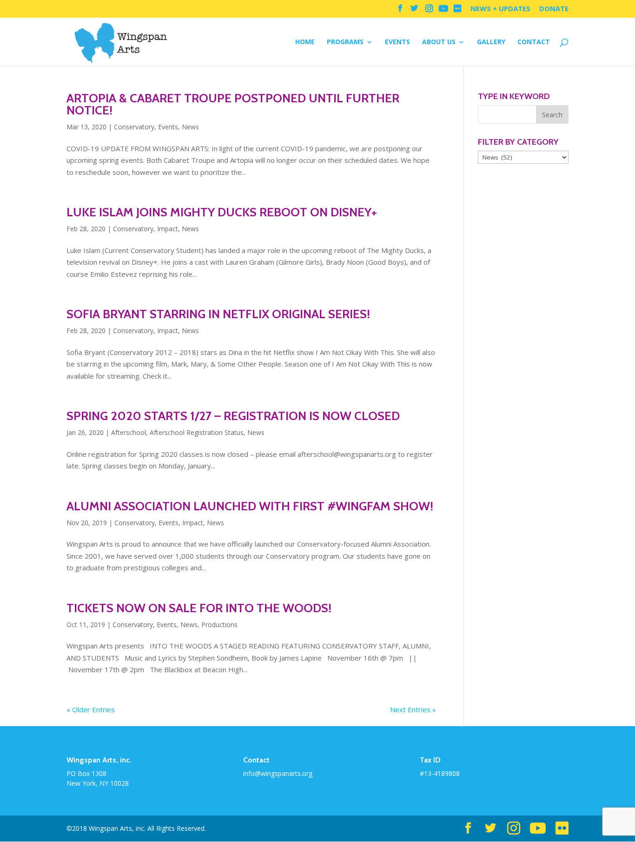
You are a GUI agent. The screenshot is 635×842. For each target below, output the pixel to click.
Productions (219, 624)
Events (397, 42)
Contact (533, 42)
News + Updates (500, 9)
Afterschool (128, 432)
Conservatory (134, 126)
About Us (439, 42)
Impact (167, 228)
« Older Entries (90, 709)
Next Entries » (413, 709)
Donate (554, 9)
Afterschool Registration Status (197, 432)
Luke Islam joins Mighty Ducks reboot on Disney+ (221, 212)
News (190, 126)
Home (305, 42)
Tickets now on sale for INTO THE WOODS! (198, 608)
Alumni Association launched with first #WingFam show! (249, 506)
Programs (345, 42)
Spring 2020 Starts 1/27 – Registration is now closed (233, 415)
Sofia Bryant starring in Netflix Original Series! (218, 314)
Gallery (491, 42)
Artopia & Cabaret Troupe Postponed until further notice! (232, 104)
